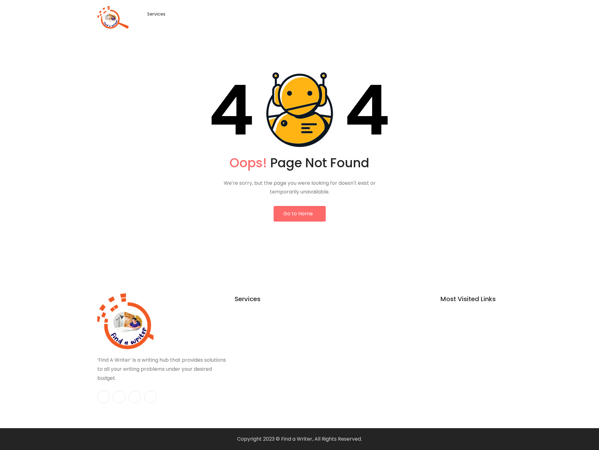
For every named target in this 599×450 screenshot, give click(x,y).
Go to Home (298, 213)
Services (156, 14)
